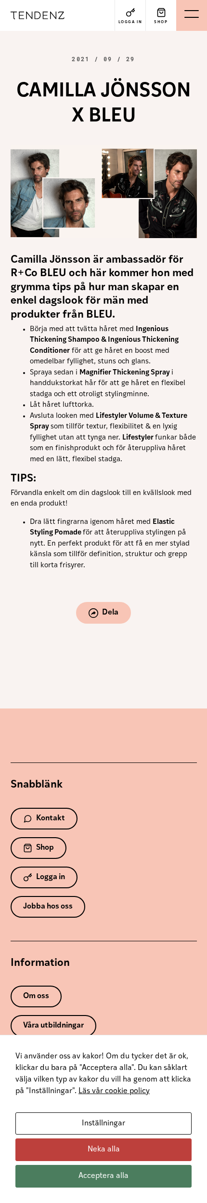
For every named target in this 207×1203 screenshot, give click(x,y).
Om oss (36, 996)
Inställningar (103, 1123)
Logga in (50, 877)
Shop (45, 848)
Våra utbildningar (53, 1025)
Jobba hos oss (48, 906)
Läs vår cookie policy (114, 1091)
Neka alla (104, 1149)
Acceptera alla (103, 1176)
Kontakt (50, 818)
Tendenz (41, 15)
